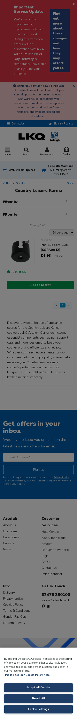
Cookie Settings (38, 709)
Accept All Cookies (38, 687)
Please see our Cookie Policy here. (27, 675)
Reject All (38, 698)
